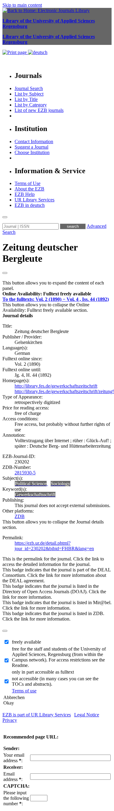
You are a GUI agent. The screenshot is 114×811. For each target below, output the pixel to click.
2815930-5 (25, 472)
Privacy (9, 720)
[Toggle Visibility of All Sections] (4, 273)
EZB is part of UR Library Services (36, 714)
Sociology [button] (60, 483)
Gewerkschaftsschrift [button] (35, 494)
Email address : (12, 776)
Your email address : (13, 757)
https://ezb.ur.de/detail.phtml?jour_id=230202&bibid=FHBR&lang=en (54, 545)
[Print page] (15, 52)
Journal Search (29, 88)
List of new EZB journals (39, 110)
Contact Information (34, 141)
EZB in (30, 205)
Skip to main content (22, 5)
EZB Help (25, 194)
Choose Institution (32, 152)
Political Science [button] (31, 483)
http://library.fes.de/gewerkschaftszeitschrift (56, 386)
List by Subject (29, 93)
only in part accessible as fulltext (43, 672)
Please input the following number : (16, 798)
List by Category (31, 104)
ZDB (20, 516)
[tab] (57, 294)
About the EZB (29, 188)
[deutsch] (37, 52)
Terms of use (24, 690)
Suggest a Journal (31, 147)
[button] (46, 293)
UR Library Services (34, 199)
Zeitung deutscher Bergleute (40, 253)
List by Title (26, 99)
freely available (26, 641)
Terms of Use (27, 183)
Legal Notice (86, 714)
